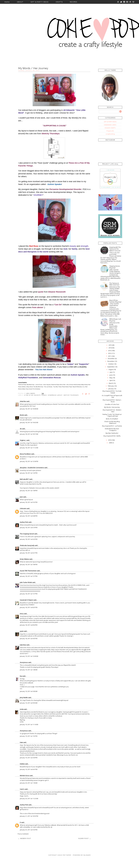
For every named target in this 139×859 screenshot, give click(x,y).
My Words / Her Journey (112, 407)
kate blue (23, 645)
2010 (109, 440)
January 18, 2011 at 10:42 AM (29, 422)
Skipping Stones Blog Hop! (114, 267)
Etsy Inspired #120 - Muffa (111, 436)
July (111, 372)
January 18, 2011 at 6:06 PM (28, 516)
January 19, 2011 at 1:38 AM (28, 670)
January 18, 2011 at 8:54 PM (28, 625)
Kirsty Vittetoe (24, 559)
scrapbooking (110, 134)
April (110, 380)
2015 (110, 345)
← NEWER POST (24, 838)
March (111, 383)
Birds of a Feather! (112, 419)
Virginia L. (23, 440)
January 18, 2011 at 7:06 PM (28, 564)
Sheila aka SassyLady (27, 545)
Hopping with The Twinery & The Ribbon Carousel (115, 248)
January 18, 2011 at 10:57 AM (29, 434)
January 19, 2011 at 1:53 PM (28, 736)
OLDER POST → (84, 838)
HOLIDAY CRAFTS (110, 128)
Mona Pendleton (25, 454)
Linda (21, 709)
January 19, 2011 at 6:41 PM (28, 769)
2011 (109, 356)
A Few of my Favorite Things (35, 395)
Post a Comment (23, 834)
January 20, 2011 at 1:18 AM (28, 783)
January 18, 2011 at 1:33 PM (28, 473)
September (111, 367)
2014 (110, 348)
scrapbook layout (55, 395)
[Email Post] (42, 393)
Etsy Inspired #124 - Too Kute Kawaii (112, 392)
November (110, 361)
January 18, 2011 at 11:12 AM (29, 448)
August (111, 369)
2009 (110, 443)
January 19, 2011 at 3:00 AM (28, 691)
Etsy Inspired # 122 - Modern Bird (112, 411)
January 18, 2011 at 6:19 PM (28, 527)
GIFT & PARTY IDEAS (39, 2)
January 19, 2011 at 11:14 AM (29, 724)
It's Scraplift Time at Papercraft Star (112, 396)
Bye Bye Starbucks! (112, 433)
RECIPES (73, 2)
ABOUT (20, 2)
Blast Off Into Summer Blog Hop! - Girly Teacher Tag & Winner (115, 302)
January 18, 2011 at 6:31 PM (28, 553)
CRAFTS (59, 2)
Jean (21, 497)
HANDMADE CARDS (110, 125)
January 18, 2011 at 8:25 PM (28, 607)
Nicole (22, 415)
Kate (21, 742)
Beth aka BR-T (24, 479)
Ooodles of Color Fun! (112, 404)
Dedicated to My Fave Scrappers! (112, 429)
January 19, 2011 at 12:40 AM (29, 656)
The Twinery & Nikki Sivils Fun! (114, 284)
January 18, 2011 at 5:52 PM (28, 502)
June (110, 375)
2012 (109, 353)
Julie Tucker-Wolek (26, 582)
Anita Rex (23, 401)
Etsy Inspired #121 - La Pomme (112, 426)
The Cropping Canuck (27, 534)
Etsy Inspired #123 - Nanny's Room (112, 401)
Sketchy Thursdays (71, 395)
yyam (21, 631)
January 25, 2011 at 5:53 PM (28, 830)
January (110, 389)
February (111, 386)
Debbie (22, 764)
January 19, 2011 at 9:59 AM (28, 703)
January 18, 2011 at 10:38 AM (29, 409)
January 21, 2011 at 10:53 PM (29, 816)
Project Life (110, 131)
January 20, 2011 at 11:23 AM (29, 798)
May (110, 378)
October (111, 364)
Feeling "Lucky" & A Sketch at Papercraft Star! (112, 415)
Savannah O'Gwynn (26, 600)
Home (7, 2)
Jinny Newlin (24, 697)
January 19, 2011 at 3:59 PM (28, 758)
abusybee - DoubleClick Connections (32, 468)
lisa (21, 676)
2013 (109, 351)
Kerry (21, 614)
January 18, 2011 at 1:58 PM (28, 491)
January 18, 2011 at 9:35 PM (28, 638)
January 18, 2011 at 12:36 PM (29, 461)
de (21, 429)
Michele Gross (24, 776)
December (111, 358)
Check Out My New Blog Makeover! (112, 422)
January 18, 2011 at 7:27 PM (28, 576)
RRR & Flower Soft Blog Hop (115, 320)
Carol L (22, 789)
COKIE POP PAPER (64, 855)
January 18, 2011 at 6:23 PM (28, 539)
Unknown (23, 508)
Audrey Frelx (24, 522)
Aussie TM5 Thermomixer (28, 571)
